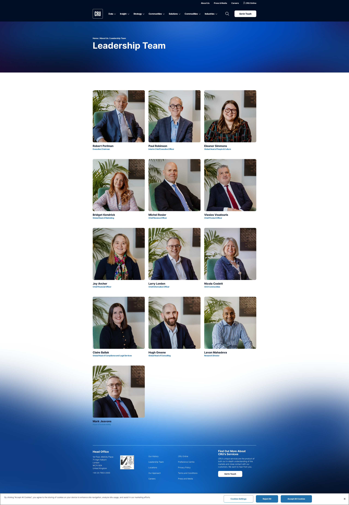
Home (95, 38)
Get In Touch (230, 474)
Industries (209, 13)
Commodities (191, 13)
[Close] (345, 499)
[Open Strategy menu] (143, 13)
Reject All (267, 499)
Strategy (137, 13)
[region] (174, 499)
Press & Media (220, 3)
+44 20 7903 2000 (101, 473)
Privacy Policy (184, 467)
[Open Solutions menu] (179, 13)
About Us (205, 3)
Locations (152, 467)
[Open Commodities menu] (199, 13)
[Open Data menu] (114, 13)
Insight (123, 13)
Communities (155, 13)
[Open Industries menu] (215, 13)
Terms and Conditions (187, 473)
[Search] (227, 14)
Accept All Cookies (296, 499)
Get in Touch (245, 13)
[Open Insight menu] (128, 13)
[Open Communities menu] (163, 13)
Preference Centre (186, 462)
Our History (153, 456)
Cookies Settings (238, 499)
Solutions (173, 13)
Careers (235, 3)
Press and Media (185, 478)
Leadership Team (156, 462)
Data (111, 13)
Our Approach (154, 473)
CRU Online (251, 3)
